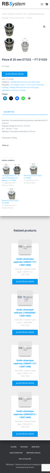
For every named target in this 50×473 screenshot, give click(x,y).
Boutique (24, 447)
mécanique (40, 85)
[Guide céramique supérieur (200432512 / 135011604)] (25, 399)
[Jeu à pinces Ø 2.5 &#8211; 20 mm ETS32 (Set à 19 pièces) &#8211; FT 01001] (11, 168)
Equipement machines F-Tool (17, 14)
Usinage (22, 90)
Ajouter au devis (15, 74)
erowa (22, 85)
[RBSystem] (14, 4)
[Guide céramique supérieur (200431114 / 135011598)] (25, 348)
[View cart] (46, 4)
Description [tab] (9, 112)
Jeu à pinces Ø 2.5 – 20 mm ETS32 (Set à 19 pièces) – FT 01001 (10, 178)
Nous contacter (16, 453)
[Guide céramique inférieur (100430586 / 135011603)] (25, 297)
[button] (44, 27)
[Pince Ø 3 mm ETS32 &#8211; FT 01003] (11, 193)
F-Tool (27, 85)
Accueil (4, 14)
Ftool (33, 85)
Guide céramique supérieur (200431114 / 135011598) (25, 363)
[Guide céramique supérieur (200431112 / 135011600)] (25, 247)
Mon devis (35, 447)
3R (11, 85)
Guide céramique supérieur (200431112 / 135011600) (25, 262)
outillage (5, 87)
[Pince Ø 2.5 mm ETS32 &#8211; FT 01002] (33, 168)
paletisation (6, 90)
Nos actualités (25, 459)
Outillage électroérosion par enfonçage (25, 82)
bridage (16, 85)
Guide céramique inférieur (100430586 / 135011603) (25, 312)
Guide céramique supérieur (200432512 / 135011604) (25, 414)
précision (15, 90)
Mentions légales (33, 453)
